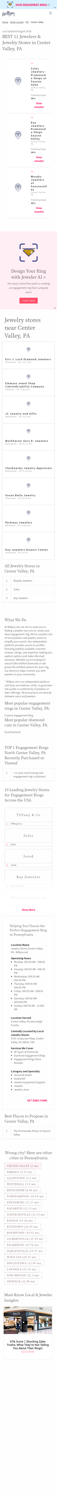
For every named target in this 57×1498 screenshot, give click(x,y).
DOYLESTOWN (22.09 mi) (24, 1263)
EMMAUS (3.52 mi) (19, 1172)
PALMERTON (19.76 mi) (23, 1245)
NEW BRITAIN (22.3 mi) (23, 1275)
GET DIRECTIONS (37, 1100)
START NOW (28, 300)
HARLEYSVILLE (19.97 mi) (25, 1251)
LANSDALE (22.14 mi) (21, 1269)
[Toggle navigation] (50, 13)
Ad (55, 308)
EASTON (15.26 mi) (20, 1220)
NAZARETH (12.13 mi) (22, 1208)
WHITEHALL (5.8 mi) (21, 1184)
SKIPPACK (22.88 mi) (21, 1281)
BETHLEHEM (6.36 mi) (22, 1190)
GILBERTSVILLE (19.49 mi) (25, 1239)
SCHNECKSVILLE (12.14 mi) (26, 1214)
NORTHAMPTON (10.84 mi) (25, 1196)
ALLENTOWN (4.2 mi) (22, 1178)
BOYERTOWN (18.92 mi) (23, 1232)
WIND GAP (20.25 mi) (21, 1257)
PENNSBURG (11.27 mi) (23, 1202)
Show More (28, 909)
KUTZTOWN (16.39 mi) (22, 1226)
